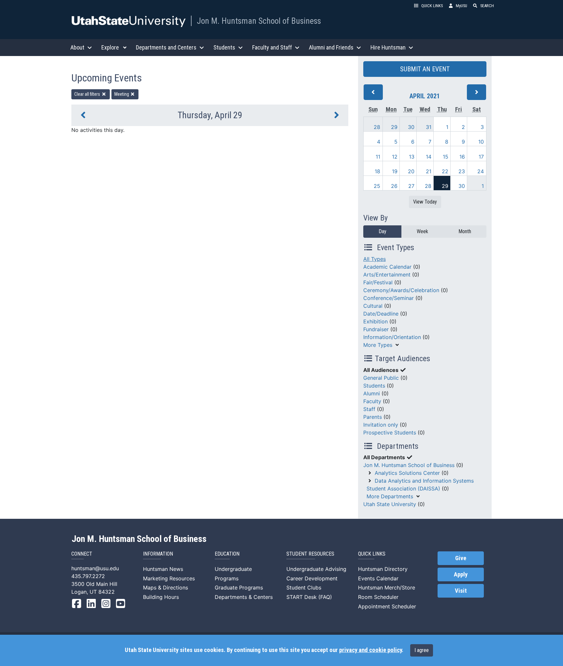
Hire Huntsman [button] (388, 47)
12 (394, 156)
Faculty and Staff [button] (272, 47)
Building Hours (161, 597)
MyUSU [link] (461, 5)
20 (411, 171)
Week (422, 231)
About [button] (77, 47)
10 (481, 141)
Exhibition (375, 321)
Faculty (372, 401)
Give (460, 558)
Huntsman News (163, 569)
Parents (372, 417)
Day (382, 231)
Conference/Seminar (388, 298)
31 (428, 127)
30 (411, 127)
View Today (425, 202)
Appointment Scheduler (387, 606)
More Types (377, 345)
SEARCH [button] (487, 5)
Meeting (122, 94)
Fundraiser (376, 329)
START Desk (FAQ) (309, 597)
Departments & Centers (244, 597)
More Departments (390, 496)
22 (445, 171)
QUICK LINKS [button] (432, 5)
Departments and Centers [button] (166, 47)
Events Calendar (378, 578)
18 (377, 171)
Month (464, 231)
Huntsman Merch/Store (386, 587)
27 (411, 186)
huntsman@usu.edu (95, 568)
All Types (374, 259)
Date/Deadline (380, 313)
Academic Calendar (387, 266)
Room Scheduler (378, 597)
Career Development (312, 578)
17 (481, 156)
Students (374, 385)
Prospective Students (389, 432)
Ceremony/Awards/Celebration (401, 290)
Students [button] (224, 47)
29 (394, 127)
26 (394, 186)
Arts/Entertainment (387, 274)
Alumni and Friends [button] (331, 47)
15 (445, 156)
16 (462, 156)
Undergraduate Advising (316, 569)
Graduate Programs (239, 587)
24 (480, 171)
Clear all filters (87, 94)
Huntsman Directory (383, 569)
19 (394, 171)
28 (377, 127)
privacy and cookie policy (370, 650)
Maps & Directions (165, 587)
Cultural (373, 306)
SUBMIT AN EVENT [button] (425, 69)
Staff (369, 409)
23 (461, 171)
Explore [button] (110, 47)
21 (428, 171)
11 (378, 156)
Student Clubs (303, 587)
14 (428, 156)
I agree (421, 650)
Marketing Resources (169, 578)
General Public (381, 378)
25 (377, 186)
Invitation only (380, 424)
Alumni (371, 393)
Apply (461, 574)
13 (411, 156)
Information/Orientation (392, 337)
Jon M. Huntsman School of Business (259, 21)
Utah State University (389, 504)
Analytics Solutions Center (407, 473)
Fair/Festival (378, 282)
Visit (461, 590)
